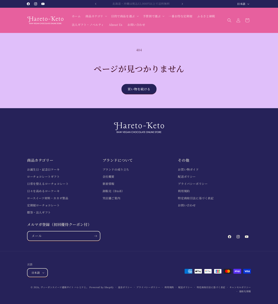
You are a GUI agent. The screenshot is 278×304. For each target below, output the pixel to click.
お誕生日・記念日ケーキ (43, 169)
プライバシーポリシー (193, 184)
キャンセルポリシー (240, 287)
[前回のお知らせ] (95, 4)
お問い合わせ (187, 205)
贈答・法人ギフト (39, 212)
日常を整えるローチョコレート (48, 184)
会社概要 (108, 176)
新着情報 (108, 184)
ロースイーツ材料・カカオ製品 (47, 198)
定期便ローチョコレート (43, 205)
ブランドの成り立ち (116, 169)
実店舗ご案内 (111, 198)
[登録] (95, 236)
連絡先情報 (245, 291)
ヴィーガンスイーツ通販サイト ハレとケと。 (65, 287)
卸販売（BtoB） (114, 191)
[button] (96, 16)
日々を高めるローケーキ (43, 191)
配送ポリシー (187, 176)
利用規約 (184, 191)
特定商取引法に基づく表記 (195, 198)
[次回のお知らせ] (182, 4)
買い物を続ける (139, 89)
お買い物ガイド (188, 169)
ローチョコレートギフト (43, 176)
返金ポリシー (125, 287)
